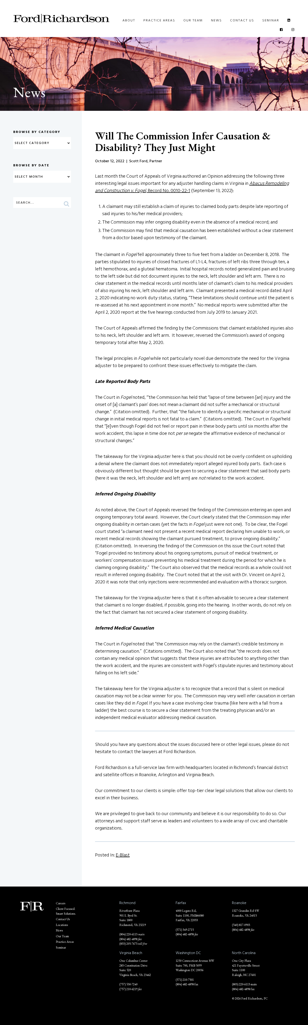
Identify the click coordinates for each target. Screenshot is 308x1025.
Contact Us (242, 20)
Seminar (270, 20)
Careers (60, 903)
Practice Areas (159, 20)
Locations (62, 925)
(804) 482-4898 (128, 939)
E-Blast (123, 855)
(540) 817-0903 (241, 925)
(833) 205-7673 (128, 944)
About (128, 20)
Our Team (193, 20)
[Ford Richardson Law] (61, 18)
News (216, 20)
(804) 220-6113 (128, 934)
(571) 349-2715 (185, 930)
